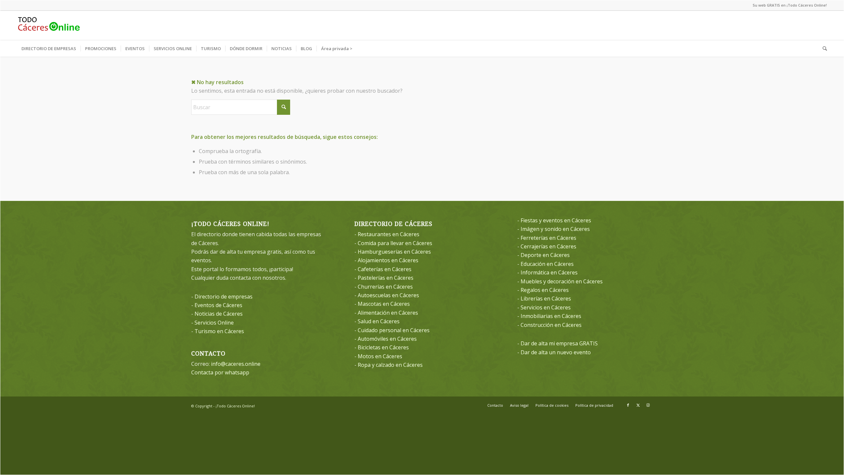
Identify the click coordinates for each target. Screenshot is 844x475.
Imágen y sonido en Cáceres (555, 229)
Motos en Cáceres (380, 356)
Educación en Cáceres (547, 264)
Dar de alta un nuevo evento (556, 352)
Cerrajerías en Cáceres (548, 246)
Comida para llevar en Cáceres (395, 243)
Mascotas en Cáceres (384, 303)
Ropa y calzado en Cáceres (390, 364)
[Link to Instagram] (648, 405)
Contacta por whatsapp (220, 372)
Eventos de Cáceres (218, 305)
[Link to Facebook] (628, 405)
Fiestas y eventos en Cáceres (556, 220)
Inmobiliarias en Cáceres (551, 316)
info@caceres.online (235, 363)
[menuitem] (48, 48)
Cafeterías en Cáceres (384, 269)
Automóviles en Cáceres (387, 338)
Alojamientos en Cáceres (388, 260)
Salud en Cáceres (379, 321)
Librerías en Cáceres (546, 298)
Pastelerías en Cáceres (385, 277)
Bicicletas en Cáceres (383, 347)
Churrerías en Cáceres (385, 286)
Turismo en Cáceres (219, 331)
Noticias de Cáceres (219, 313)
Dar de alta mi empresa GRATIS (559, 343)
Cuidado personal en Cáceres (394, 330)
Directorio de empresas (224, 296)
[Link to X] (638, 405)
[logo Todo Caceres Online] (48, 25)
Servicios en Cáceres (546, 307)
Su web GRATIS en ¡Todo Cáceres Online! (790, 5)
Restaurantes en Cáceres (388, 234)
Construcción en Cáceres (551, 325)
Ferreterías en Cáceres (548, 237)
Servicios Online (214, 322)
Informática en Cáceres (549, 272)
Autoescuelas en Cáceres (388, 295)
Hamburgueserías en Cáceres (394, 251)
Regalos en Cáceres (545, 290)
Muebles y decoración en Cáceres (562, 281)
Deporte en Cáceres (545, 255)
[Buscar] (822, 48)
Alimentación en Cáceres (388, 312)
